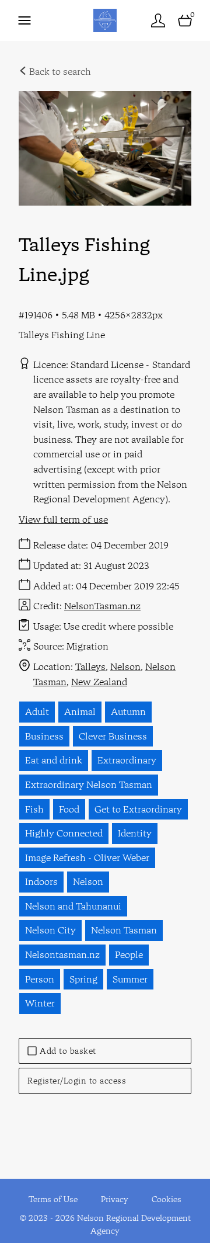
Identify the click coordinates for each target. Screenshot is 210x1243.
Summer (130, 979)
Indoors (41, 881)
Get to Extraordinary (138, 809)
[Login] (158, 20)
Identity (135, 833)
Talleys (90, 666)
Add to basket (68, 1051)
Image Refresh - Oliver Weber (87, 857)
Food (69, 809)
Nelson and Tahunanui (73, 906)
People (129, 954)
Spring (83, 979)
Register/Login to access (76, 1080)
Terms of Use (53, 1199)
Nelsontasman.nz (62, 954)
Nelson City (50, 930)
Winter (40, 1003)
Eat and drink (53, 760)
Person (39, 979)
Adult (37, 711)
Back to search (59, 71)
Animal (80, 711)
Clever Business (113, 736)
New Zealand (99, 682)
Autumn (128, 711)
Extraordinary (126, 760)
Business (44, 736)
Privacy (114, 1199)
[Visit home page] (105, 20)
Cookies (166, 1199)
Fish (34, 809)
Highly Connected (64, 833)
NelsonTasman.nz (102, 606)
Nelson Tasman (124, 930)
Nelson (125, 666)
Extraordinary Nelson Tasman (88, 784)
